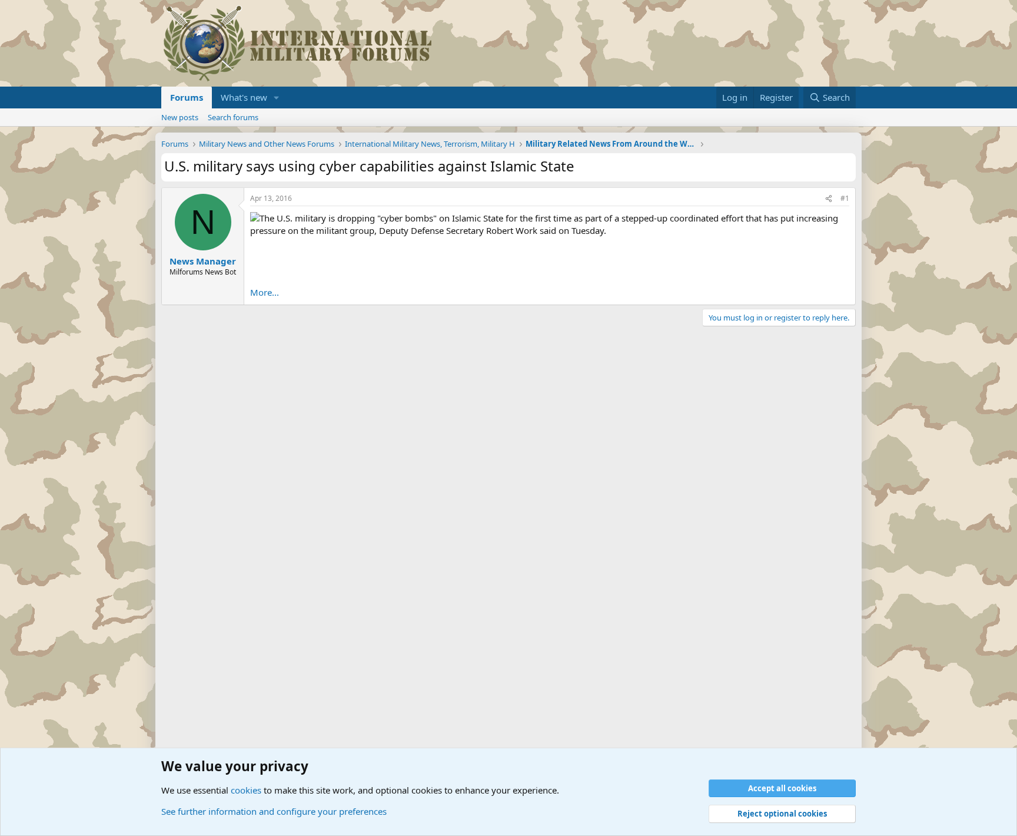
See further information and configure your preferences (274, 811)
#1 (844, 198)
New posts (179, 117)
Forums (186, 97)
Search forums (233, 117)
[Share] (828, 199)
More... (264, 292)
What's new (244, 97)
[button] (276, 97)
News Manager (203, 261)
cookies (246, 790)
